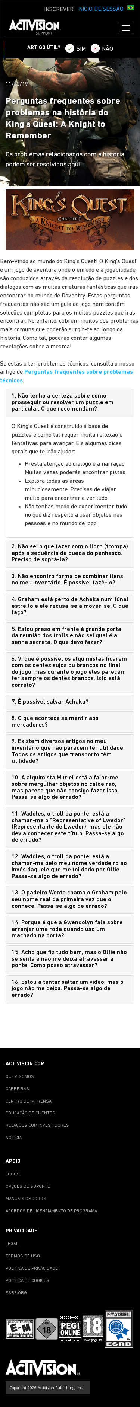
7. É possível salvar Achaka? (50, 702)
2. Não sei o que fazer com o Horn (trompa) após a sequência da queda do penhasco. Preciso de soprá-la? (70, 553)
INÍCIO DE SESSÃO (100, 9)
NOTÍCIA (14, 1138)
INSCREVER (59, 10)
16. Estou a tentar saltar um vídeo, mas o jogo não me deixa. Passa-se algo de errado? (68, 988)
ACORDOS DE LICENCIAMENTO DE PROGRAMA (51, 1211)
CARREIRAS (17, 1089)
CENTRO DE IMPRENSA (29, 1101)
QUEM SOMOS (20, 1077)
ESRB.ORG (16, 1293)
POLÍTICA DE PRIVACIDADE (32, 1268)
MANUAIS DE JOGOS (26, 1199)
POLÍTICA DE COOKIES (27, 1281)
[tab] (70, 403)
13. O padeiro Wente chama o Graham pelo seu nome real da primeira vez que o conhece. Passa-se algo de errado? (69, 899)
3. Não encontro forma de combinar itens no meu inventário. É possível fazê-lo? (67, 580)
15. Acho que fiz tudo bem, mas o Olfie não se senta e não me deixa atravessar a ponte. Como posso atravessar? (69, 959)
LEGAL (12, 1244)
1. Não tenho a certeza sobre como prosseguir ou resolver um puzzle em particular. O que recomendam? (62, 402)
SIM (81, 49)
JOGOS (13, 1174)
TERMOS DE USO (23, 1256)
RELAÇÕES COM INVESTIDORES (37, 1125)
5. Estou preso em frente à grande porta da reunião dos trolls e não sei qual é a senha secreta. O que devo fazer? (66, 635)
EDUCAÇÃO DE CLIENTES (30, 1113)
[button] (130, 9)
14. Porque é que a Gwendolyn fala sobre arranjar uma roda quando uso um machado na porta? (67, 929)
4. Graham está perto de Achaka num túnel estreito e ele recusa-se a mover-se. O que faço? (70, 606)
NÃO (107, 49)
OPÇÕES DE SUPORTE (28, 1186)
